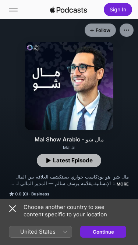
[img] (69, 9)
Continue (103, 232)
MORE (123, 184)
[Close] (12, 208)
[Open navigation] (13, 9)
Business (40, 194)
